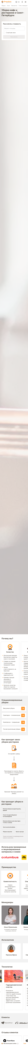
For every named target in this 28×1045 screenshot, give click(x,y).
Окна (8, 5)
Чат (19, 2)
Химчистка (14, 5)
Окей (24, 1043)
